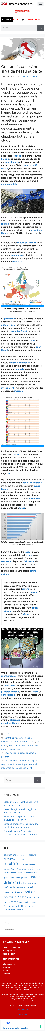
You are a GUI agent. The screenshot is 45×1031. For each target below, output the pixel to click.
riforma (34, 592)
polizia (30, 892)
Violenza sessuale (16, 909)
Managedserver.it (22, 1010)
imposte (20, 369)
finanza (29, 873)
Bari (16, 859)
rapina (30, 897)
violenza (7, 909)
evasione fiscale (27, 741)
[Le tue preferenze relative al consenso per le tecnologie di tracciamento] (40, 1026)
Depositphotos (23, 1014)
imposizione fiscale (20, 362)
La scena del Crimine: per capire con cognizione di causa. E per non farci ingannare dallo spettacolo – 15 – (21, 764)
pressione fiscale (10, 691)
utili (9, 473)
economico (17, 255)
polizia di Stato (15, 897)
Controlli (20, 869)
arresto (9, 859)
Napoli (29, 887)
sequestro (24, 902)
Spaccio (7, 906)
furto (34, 872)
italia (29, 883)
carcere (25, 864)
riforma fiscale (9, 676)
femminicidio (21, 873)
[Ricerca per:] (19, 780)
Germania (6, 561)
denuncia (27, 869)
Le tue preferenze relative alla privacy (25, 1023)
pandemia (9, 318)
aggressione (10, 855)
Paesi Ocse (14, 745)
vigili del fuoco (30, 906)
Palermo (19, 892)
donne (26, 614)
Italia (16, 454)
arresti (32, 855)
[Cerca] (41, 28)
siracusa (33, 902)
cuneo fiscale (8, 695)
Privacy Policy (9, 929)
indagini (24, 883)
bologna (21, 859)
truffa (21, 906)
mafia (7, 887)
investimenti (8, 388)
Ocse (32, 340)
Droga (35, 868)
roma (14, 902)
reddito (5, 224)
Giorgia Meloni (15, 878)
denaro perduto (9, 184)
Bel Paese (29, 561)
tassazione (9, 685)
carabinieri (13, 863)
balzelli (5, 159)
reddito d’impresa (32, 483)
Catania (31, 864)
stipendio (15, 720)
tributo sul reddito (26, 242)
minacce (22, 888)
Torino (14, 906)
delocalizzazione (9, 741)
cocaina (7, 869)
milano (14, 887)
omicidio (9, 892)
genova (7, 877)
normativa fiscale (19, 331)
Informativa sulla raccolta (15, 1028)
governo (24, 878)
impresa (18, 391)
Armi (26, 855)
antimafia (20, 855)
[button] (40, 4)
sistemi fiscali (8, 325)
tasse (18, 156)
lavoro (29, 555)
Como (13, 869)
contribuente (12, 162)
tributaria (17, 261)
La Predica (10, 734)
